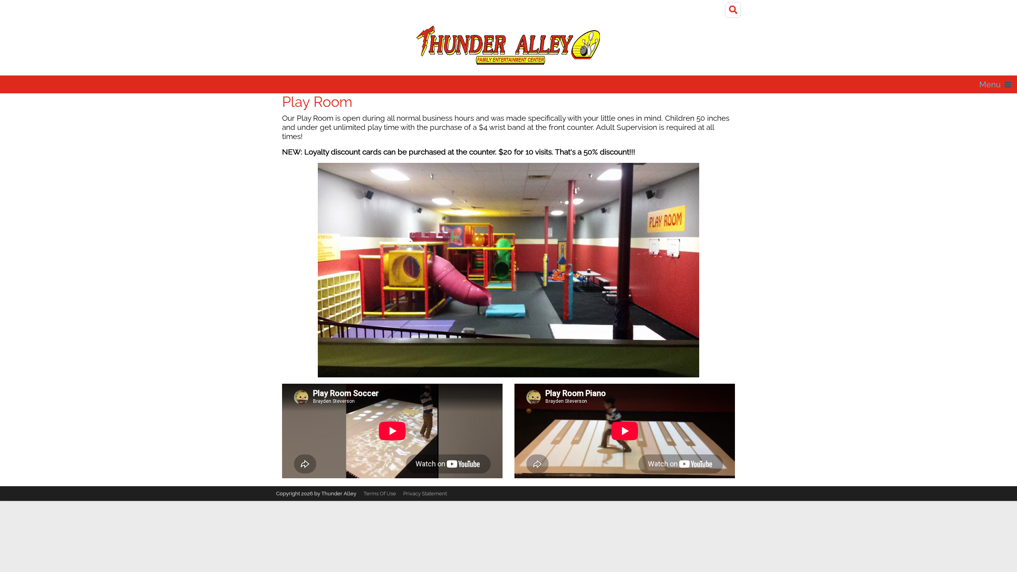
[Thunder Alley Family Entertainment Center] (508, 44)
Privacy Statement (425, 494)
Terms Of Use (379, 494)
